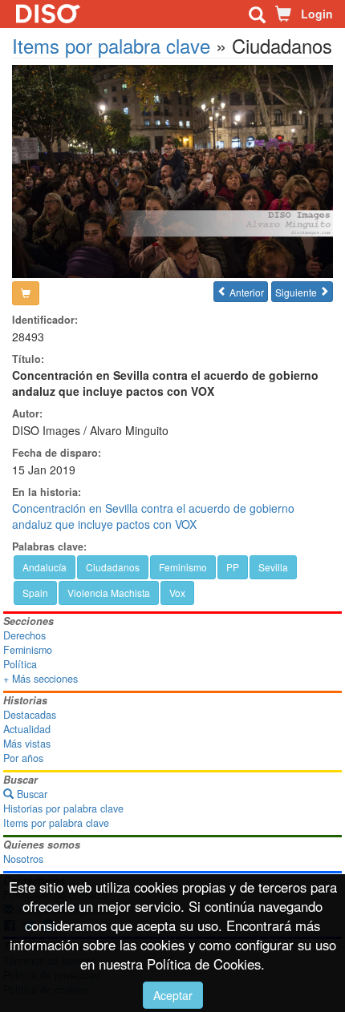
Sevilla (273, 567)
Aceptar (173, 995)
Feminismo (183, 567)
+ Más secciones (40, 678)
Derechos (24, 635)
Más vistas (27, 743)
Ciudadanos (113, 567)
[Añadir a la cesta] (25, 293)
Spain (35, 592)
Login (317, 14)
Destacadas (29, 715)
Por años (23, 758)
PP (232, 567)
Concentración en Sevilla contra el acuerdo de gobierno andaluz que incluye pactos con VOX (153, 516)
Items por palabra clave (111, 45)
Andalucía (44, 567)
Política (20, 664)
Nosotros (23, 859)
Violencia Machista (108, 592)
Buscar (30, 794)
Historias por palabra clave (63, 808)
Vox (177, 592)
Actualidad (27, 729)
